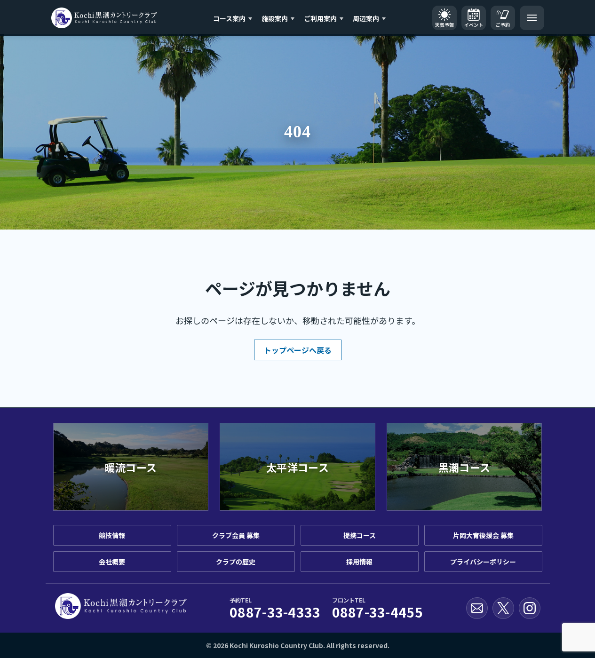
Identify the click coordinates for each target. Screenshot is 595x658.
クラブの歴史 (235, 561)
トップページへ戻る (298, 350)
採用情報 (359, 561)
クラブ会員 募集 (236, 535)
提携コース (359, 535)
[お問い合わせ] (477, 608)
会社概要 (112, 561)
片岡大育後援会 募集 (483, 535)
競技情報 (112, 535)
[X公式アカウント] (503, 608)
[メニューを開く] (532, 18)
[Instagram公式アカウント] (529, 608)
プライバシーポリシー (483, 561)
